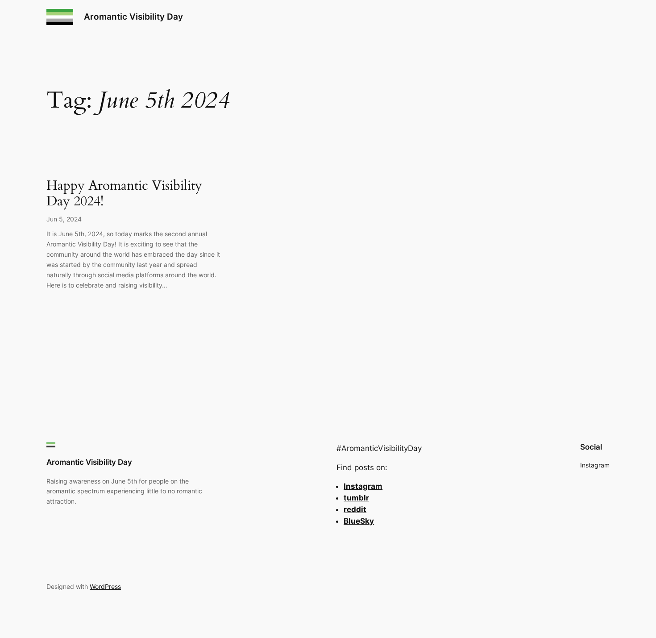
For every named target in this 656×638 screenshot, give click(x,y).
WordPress (105, 586)
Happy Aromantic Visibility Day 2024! (124, 194)
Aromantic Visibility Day (133, 16)
